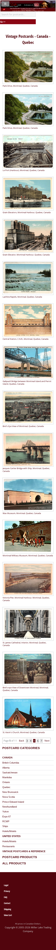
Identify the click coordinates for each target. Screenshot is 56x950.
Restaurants (8, 846)
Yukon (5, 811)
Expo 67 (6, 816)
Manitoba (7, 777)
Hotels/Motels (9, 831)
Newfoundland (9, 807)
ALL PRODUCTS (14, 863)
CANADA (7, 757)
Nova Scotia (8, 797)
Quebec (6, 787)
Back (22, 740)
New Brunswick (10, 792)
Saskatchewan (9, 772)
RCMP (5, 821)
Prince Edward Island (13, 802)
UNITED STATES (11, 836)
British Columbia (10, 762)
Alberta (5, 767)
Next (46, 740)
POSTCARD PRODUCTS (19, 857)
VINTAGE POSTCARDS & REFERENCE (23, 851)
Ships (5, 826)
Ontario (6, 782)
